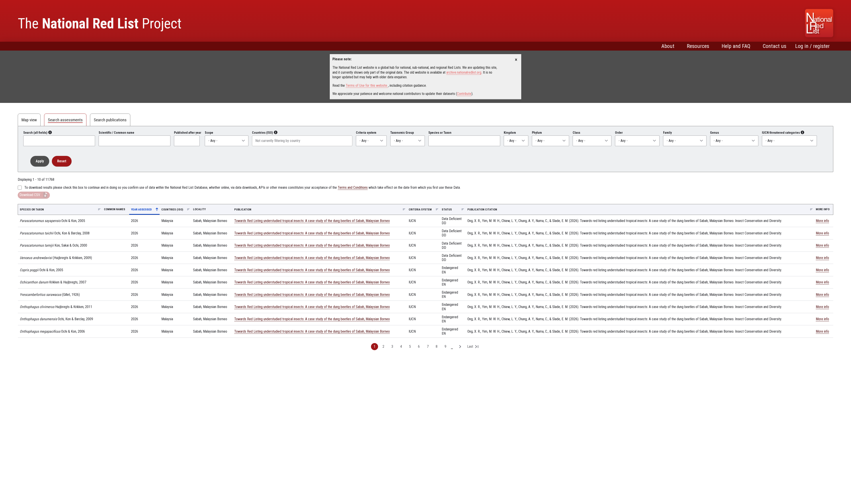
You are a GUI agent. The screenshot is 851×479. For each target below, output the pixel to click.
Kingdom (510, 132)
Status (447, 209)
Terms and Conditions (353, 187)
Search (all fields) (35, 132)
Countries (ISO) (262, 132)
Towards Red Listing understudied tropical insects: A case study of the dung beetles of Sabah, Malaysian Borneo (312, 221)
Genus (714, 132)
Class (576, 132)
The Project (100, 23)
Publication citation (482, 209)
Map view (29, 119)
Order (619, 132)
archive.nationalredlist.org (463, 72)
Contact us (774, 46)
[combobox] (302, 140)
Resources (698, 46)
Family (667, 132)
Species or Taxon (439, 132)
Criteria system (366, 132)
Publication (242, 209)
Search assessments (65, 119)
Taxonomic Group (402, 132)
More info (822, 221)
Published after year (187, 132)
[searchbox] (302, 141)
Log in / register (812, 46)
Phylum (537, 132)
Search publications (110, 119)
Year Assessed (144, 210)
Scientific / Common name (116, 132)
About (667, 46)
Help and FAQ (736, 46)
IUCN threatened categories (781, 132)
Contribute (464, 94)
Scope (209, 132)
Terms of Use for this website (367, 85)
